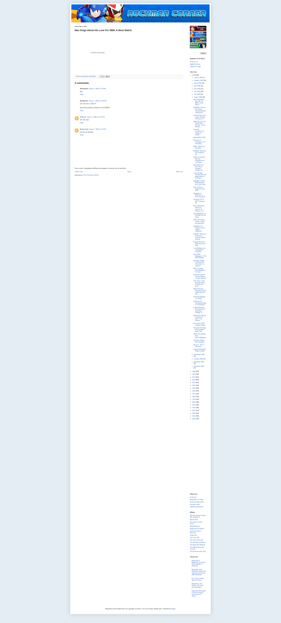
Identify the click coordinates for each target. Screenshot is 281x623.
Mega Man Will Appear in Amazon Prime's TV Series (199, 593)
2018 (194, 396)
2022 (194, 407)
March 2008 (198, 83)
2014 (194, 385)
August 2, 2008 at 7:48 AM (97, 88)
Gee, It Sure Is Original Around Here (199, 188)
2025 (194, 416)
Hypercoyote (84, 129)
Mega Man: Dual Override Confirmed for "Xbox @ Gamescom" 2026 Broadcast (199, 572)
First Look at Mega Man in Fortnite (198, 579)
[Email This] (100, 76)
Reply (82, 94)
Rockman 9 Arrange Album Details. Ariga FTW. (199, 329)
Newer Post (79, 172)
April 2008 (197, 86)
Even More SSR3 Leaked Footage (199, 324)
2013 (194, 382)
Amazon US (194, 62)
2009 (194, 371)
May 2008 (197, 89)
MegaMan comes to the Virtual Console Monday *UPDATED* (199, 110)
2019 (194, 399)
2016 (194, 391)
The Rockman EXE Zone (198, 551)
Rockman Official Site (197, 502)
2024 (194, 413)
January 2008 (198, 77)
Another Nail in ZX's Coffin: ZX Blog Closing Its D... (199, 117)
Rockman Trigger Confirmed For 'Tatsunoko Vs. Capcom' (198, 263)
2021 (194, 405)
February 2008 (199, 80)
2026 (194, 419)
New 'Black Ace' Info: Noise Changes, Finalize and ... (198, 167)
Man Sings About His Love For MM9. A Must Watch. (198, 102)
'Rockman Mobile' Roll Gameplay (198, 341)
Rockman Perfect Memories (195, 532)
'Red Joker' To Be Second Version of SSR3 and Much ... (199, 283)
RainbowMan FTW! (199, 137)
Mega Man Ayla (195, 526)
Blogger (173, 609)
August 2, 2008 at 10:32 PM (96, 117)
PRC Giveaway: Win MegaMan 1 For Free (199, 270)
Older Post (179, 172)
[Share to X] (105, 76)
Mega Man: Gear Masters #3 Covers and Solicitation (198, 585)
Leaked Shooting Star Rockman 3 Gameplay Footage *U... (199, 310)
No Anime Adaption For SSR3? (199, 297)
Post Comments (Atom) (91, 175)
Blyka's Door (194, 519)
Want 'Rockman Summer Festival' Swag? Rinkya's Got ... (199, 291)
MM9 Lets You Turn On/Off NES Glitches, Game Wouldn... (199, 124)
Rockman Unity (195, 504)
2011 (194, 377)
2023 (194, 410)
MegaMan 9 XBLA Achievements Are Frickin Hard (199, 182)
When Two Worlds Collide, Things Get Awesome (199, 221)
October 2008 (198, 359)
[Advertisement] (198, 456)
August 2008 (198, 97)
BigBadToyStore (195, 64)
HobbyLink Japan (195, 66)
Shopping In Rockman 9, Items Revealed (199, 195)
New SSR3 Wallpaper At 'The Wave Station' (199, 256)
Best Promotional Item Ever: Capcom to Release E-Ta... (199, 208)
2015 (194, 388)
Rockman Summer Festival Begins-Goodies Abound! (199, 276)
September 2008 (199, 354)
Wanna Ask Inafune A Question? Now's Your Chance (199, 318)
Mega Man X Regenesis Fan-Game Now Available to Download (198, 563)
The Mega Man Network (197, 545)
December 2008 (199, 366)
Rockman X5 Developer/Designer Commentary (199, 302)
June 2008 (197, 91)
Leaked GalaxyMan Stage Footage (199, 350)
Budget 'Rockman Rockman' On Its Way (199, 243)
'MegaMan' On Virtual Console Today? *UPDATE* (199, 228)
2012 (194, 380)
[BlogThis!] (103, 76)
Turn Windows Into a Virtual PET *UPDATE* (199, 249)
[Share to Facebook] (107, 76)
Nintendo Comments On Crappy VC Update (198, 132)
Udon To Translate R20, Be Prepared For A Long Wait (199, 159)
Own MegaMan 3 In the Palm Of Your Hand (199, 215)
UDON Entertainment (196, 507)
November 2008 (199, 362)
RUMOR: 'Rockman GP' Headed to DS (199, 152)
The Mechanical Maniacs (198, 542)
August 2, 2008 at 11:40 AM (97, 101)
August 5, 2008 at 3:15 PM (97, 129)
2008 (194, 75)
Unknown (83, 117)
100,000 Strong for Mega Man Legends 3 (198, 516)
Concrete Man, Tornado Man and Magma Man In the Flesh (199, 175)
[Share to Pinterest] (109, 76)
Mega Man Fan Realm (197, 528)
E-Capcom (193, 497)
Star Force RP (194, 537)
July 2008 (197, 94)
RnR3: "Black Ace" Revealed (199, 147)
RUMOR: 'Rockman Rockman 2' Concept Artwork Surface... (199, 236)
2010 (194, 374)
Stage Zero (193, 535)
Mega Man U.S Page (196, 499)
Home (129, 172)
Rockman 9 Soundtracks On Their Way (199, 141)
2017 (194, 394)
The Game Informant (196, 540)
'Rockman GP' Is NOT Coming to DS (199, 201)
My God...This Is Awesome (198, 345)
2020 (194, 402)
